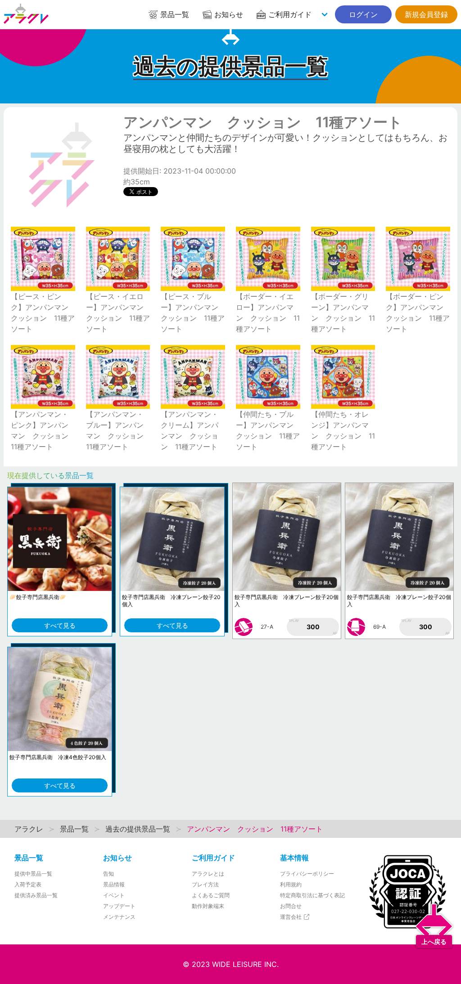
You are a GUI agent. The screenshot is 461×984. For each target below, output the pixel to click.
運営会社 (291, 916)
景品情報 (114, 884)
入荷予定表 (27, 884)
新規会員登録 (426, 14)
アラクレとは (208, 873)
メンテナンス (119, 916)
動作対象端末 (208, 906)
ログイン (363, 14)
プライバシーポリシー (307, 873)
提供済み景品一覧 (36, 895)
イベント (114, 895)
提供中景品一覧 (33, 873)
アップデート (119, 906)
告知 (108, 873)
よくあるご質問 (211, 895)
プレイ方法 (205, 884)
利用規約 (291, 884)
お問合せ (291, 906)
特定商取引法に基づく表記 (312, 895)
